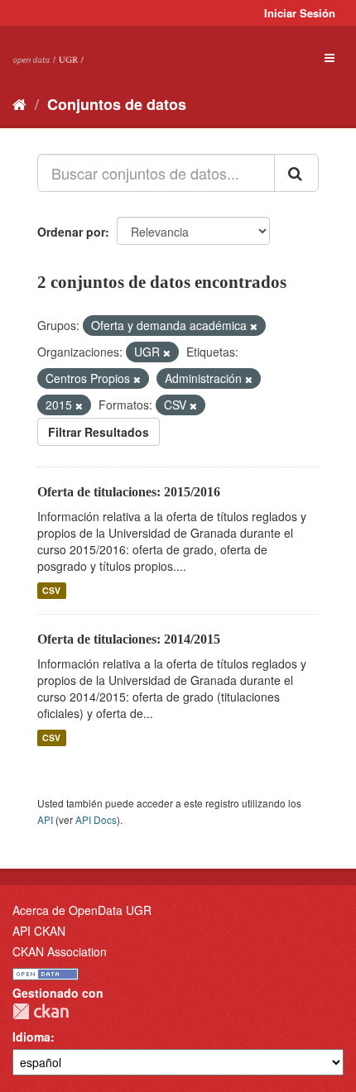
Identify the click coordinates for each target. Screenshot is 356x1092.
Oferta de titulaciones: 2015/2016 (128, 492)
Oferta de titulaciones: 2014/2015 (128, 639)
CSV (51, 590)
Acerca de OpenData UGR (82, 910)
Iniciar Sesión (299, 13)
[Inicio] (19, 103)
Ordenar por (71, 231)
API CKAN (38, 930)
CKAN (40, 1011)
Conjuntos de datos (116, 104)
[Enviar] (296, 173)
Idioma (31, 1036)
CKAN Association (59, 951)
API (45, 819)
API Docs (96, 819)
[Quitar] (253, 326)
